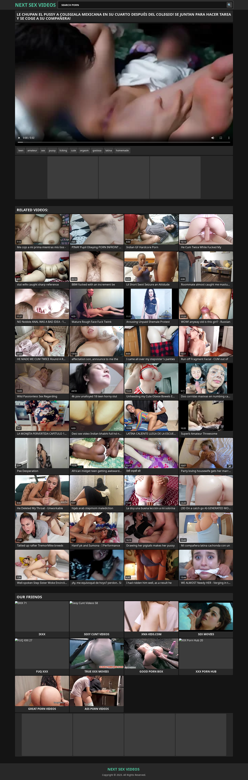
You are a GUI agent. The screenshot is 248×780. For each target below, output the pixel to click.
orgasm (84, 150)
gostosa (97, 150)
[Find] (229, 5)
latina (108, 150)
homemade (122, 150)
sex (43, 150)
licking (63, 150)
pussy (52, 150)
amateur (32, 150)
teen (20, 150)
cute (73, 150)
